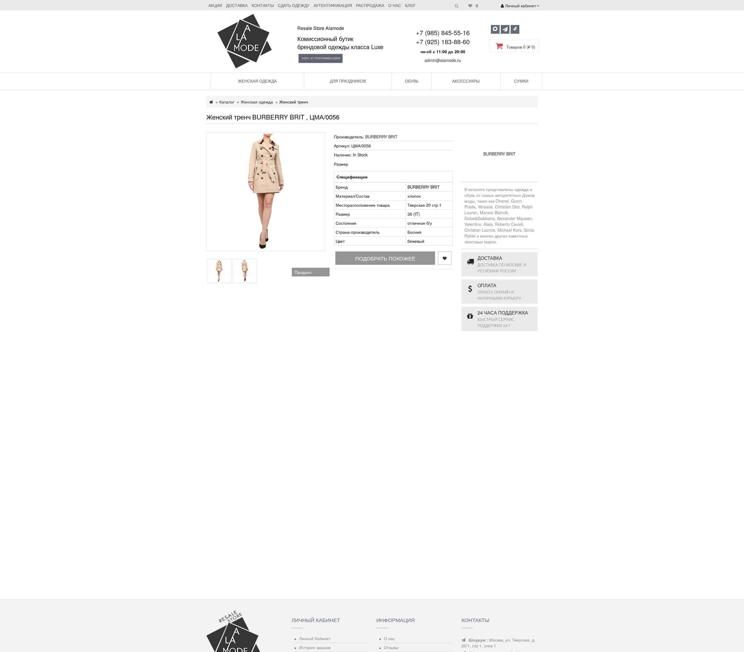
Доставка (237, 5)
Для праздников (348, 81)
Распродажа (370, 5)
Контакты (263, 5)
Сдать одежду (294, 5)
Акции (215, 5)
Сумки (521, 81)
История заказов (314, 647)
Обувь (412, 81)
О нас (394, 5)
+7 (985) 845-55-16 (443, 32)
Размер (341, 164)
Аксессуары (466, 81)
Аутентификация (333, 5)
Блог (410, 5)
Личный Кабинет (314, 638)
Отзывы (391, 647)
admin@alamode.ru (443, 60)
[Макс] (495, 29)
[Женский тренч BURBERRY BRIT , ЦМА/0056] (265, 191)
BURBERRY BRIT (381, 137)
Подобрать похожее (385, 258)
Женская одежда (257, 81)
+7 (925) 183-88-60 (443, 41)
